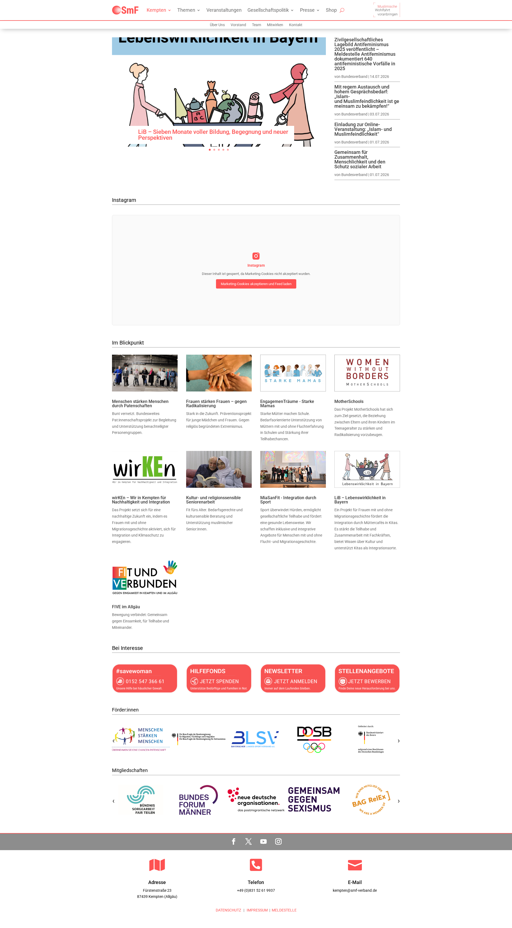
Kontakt (295, 25)
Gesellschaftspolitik (268, 10)
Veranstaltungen (224, 10)
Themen (186, 10)
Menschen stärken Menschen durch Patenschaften (140, 403)
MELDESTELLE (284, 910)
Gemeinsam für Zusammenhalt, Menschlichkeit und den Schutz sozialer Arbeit (359, 159)
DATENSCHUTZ (228, 910)
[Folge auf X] (248, 841)
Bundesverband (354, 76)
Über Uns (217, 25)
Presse (307, 10)
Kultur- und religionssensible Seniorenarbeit (213, 500)
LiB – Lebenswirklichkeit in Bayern (360, 500)
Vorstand (238, 25)
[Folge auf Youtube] (263, 841)
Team (256, 25)
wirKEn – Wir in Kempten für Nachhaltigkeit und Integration (141, 500)
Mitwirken (275, 25)
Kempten (156, 10)
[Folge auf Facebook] (233, 841)
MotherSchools (348, 401)
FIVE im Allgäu (126, 606)
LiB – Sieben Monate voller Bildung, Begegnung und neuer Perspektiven (213, 135)
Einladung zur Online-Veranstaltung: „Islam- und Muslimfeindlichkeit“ (363, 129)
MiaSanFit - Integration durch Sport (288, 500)
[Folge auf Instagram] (278, 841)
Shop (331, 10)
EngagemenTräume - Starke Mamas (287, 403)
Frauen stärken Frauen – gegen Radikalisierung (216, 403)
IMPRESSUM (257, 910)
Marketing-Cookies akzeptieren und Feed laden (256, 284)
